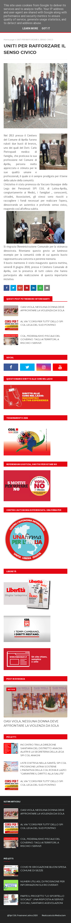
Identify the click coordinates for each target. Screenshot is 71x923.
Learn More (30, 28)
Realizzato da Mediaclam (54, 915)
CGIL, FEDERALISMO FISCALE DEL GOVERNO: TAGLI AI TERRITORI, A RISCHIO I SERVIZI (40, 339)
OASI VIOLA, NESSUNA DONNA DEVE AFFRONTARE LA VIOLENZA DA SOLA (42, 308)
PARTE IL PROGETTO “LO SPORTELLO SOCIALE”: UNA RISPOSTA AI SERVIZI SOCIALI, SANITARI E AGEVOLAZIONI (42, 899)
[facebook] (11, 367)
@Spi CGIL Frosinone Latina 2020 (22, 915)
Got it (46, 28)
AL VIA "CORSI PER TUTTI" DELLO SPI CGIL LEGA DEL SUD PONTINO (41, 323)
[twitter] (27, 367)
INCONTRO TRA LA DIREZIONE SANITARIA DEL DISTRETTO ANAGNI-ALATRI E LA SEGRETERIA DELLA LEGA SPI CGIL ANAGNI (42, 750)
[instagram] (43, 367)
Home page (9, 39)
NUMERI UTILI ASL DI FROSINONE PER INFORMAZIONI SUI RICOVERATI (42, 883)
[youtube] (60, 367)
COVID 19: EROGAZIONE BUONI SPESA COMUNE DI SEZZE (43, 868)
